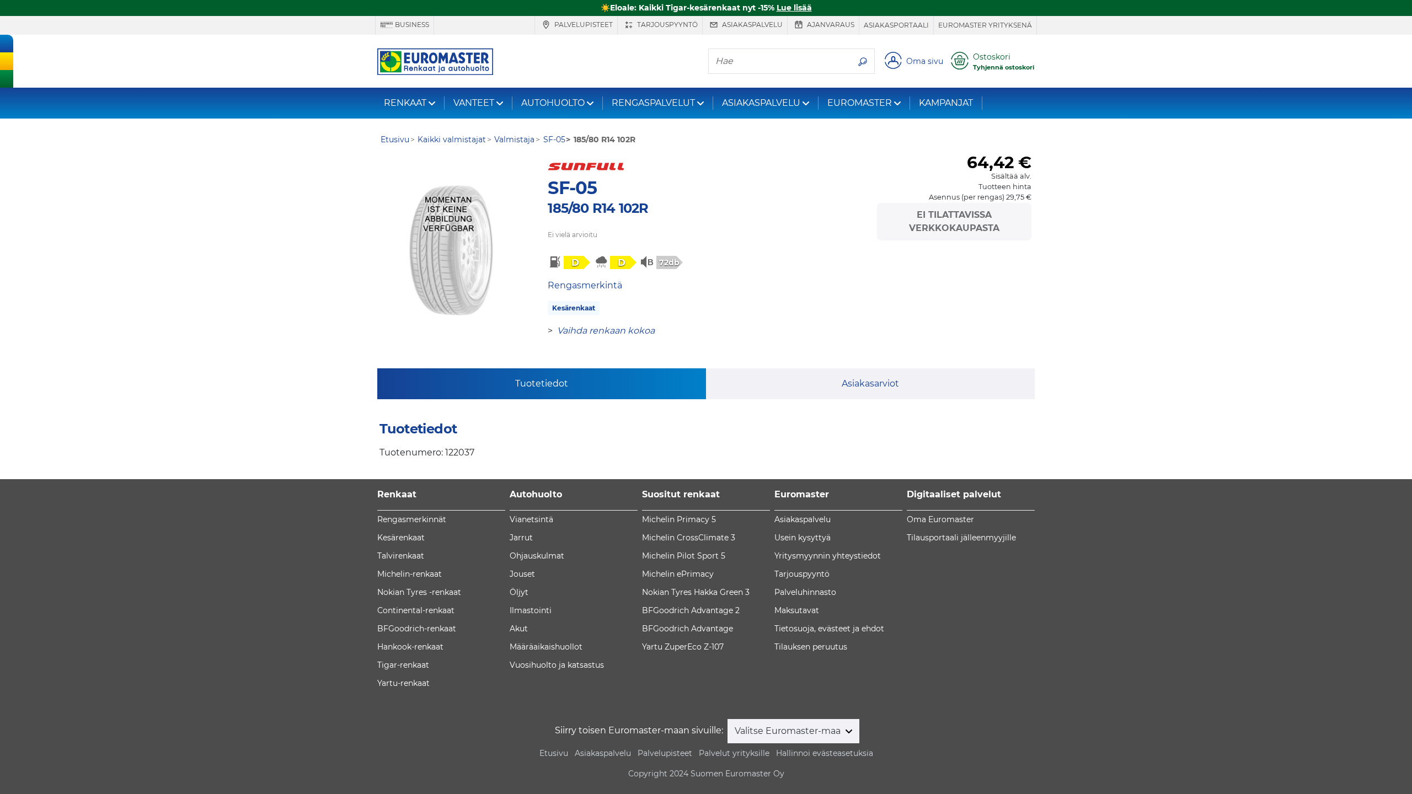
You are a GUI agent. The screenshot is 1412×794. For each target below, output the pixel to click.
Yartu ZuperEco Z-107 (683, 647)
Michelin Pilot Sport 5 (683, 556)
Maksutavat (796, 610)
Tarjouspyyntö (666, 24)
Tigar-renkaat (403, 665)
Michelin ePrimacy (678, 574)
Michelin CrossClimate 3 (688, 538)
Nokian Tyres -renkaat (419, 592)
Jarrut (521, 538)
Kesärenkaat (573, 308)
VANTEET (473, 103)
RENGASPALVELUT (653, 103)
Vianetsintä (531, 519)
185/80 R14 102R (598, 208)
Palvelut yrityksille (734, 753)
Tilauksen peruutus (810, 647)
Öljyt (519, 592)
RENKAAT (405, 103)
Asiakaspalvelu (751, 24)
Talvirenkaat (400, 556)
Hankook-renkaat (410, 647)
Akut (519, 629)
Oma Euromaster (940, 519)
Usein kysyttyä (802, 538)
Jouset (522, 574)
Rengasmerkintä (585, 285)
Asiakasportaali (896, 25)
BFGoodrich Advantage (687, 629)
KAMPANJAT (946, 103)
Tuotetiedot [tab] (541, 383)
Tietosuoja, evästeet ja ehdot (829, 629)
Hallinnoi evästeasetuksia (824, 753)
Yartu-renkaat (403, 683)
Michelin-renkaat (409, 574)
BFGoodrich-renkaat (416, 629)
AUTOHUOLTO (553, 103)
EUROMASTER (859, 103)
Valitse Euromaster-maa (789, 731)
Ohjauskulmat (537, 556)
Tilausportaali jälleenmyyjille (961, 538)
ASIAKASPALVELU (761, 103)
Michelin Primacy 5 (679, 519)
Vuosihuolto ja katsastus (557, 665)
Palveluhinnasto (805, 592)
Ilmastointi (531, 610)
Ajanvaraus (829, 24)
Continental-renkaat (415, 610)
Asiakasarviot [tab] (870, 383)
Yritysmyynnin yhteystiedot (827, 556)
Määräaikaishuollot (546, 647)
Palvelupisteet (583, 24)
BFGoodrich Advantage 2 (691, 610)
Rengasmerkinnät (411, 519)
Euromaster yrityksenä (985, 25)
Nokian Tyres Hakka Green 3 (696, 592)
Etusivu (553, 753)
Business (411, 24)
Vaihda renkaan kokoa (606, 330)
